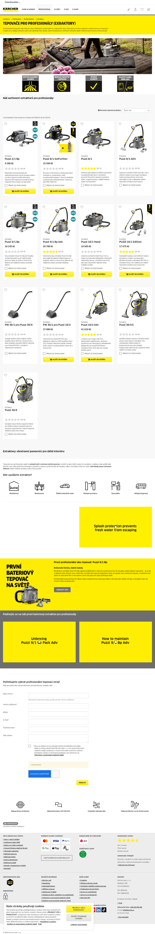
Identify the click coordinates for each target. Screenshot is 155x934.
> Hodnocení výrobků (48, 892)
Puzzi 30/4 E (126, 324)
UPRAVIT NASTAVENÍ (79, 925)
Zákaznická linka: (53, 811)
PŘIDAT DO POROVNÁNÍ (17, 185)
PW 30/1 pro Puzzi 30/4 (18, 324)
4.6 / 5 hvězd (121, 845)
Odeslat (82, 783)
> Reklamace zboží (9, 863)
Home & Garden (28, 9)
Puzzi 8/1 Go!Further (55, 158)
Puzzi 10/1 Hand (90, 241)
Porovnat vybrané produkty (110, 110)
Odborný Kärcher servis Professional (135, 811)
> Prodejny (83, 880)
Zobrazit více (62, 590)
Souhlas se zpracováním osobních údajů (22, 924)
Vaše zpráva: (7, 735)
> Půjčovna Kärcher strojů (88, 883)
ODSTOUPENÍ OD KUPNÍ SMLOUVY (57, 858)
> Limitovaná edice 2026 (11, 842)
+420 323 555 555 (136, 907)
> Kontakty (7, 868)
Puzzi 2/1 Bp (12, 158)
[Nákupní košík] (148, 10)
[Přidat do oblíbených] (5, 123)
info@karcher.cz (128, 910)
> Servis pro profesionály (88, 895)
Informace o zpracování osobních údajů (49, 755)
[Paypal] (66, 841)
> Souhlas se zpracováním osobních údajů (56, 901)
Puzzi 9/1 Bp (12, 241)
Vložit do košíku (21, 191)
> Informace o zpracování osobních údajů (55, 898)
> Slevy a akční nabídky (11, 839)
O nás (66, 9)
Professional (44, 9)
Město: (5, 712)
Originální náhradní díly (96, 811)
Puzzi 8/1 (86, 158)
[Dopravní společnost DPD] (83, 841)
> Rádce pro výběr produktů (13, 845)
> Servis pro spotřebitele (88, 892)
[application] (115, 527)
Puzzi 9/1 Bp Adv (53, 241)
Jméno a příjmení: (10, 704)
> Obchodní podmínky (11, 851)
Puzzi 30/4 (11, 410)
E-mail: (6, 720)
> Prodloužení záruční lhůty (89, 889)
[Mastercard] (45, 841)
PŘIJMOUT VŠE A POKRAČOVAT (78, 909)
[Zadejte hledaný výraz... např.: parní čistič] (128, 10)
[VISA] (55, 841)
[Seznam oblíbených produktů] (142, 9)
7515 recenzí (121, 848)
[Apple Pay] (55, 848)
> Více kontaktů (122, 917)
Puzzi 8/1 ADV (127, 158)
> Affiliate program (48, 889)
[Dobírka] (66, 848)
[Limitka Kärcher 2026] (11, 882)
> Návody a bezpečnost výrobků (14, 866)
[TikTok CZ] (103, 909)
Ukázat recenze (122, 851)
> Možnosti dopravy (10, 854)
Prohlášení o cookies (48, 922)
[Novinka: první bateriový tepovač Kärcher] (26, 584)
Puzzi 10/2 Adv (90, 324)
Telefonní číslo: (9, 728)
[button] (115, 527)
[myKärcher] (135, 10)
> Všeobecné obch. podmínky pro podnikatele (57, 895)
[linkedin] (98, 909)
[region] (49, 916)
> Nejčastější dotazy (48, 886)
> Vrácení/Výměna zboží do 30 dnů (15, 848)
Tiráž (40, 924)
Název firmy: (8, 694)
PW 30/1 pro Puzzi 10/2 (57, 324)
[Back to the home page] (11, 9)
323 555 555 (65, 811)
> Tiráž (119, 903)
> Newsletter (45, 883)
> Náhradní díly (84, 898)
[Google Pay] (45, 848)
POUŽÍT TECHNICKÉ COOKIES (78, 917)
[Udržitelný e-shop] (88, 854)
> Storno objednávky (10, 860)
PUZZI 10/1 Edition (130, 241)
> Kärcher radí (46, 880)
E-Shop (75, 9)
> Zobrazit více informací (126, 865)
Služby (57, 9)
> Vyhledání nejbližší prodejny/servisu (92, 886)
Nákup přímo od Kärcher (20, 811)
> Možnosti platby (9, 857)
